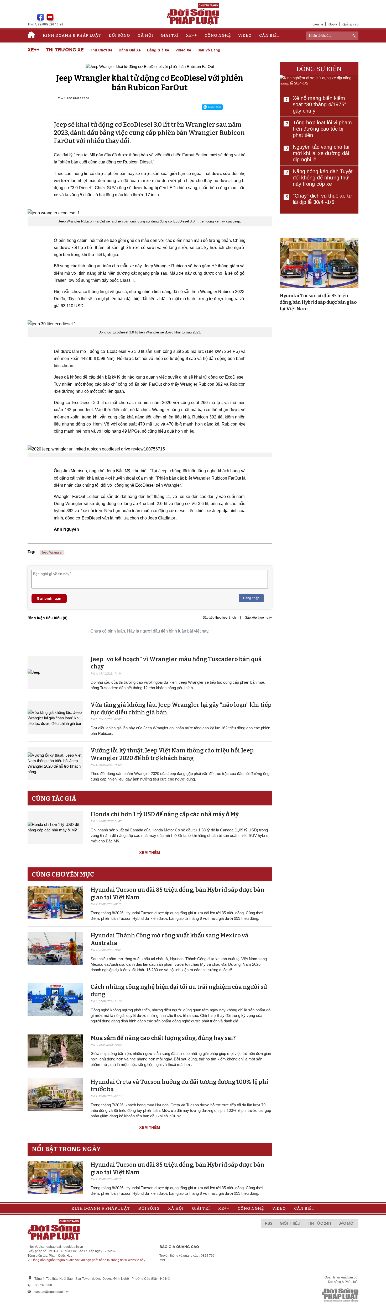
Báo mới (346, 1223)
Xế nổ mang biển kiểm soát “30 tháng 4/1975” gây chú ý (319, 104)
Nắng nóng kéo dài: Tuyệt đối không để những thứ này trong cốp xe (323, 177)
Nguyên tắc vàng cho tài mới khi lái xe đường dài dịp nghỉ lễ (321, 153)
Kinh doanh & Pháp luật (72, 35)
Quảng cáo (350, 24)
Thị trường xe (65, 49)
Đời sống (119, 35)
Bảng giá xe (158, 50)
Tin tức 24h (319, 1223)
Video (245, 35)
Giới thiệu (290, 1223)
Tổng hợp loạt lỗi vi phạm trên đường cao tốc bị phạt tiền (322, 129)
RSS (268, 1223)
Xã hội (145, 35)
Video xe (183, 50)
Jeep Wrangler (51, 552)
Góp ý (332, 24)
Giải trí (170, 35)
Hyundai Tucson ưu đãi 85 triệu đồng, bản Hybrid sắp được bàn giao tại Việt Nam (318, 302)
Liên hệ (317, 24)
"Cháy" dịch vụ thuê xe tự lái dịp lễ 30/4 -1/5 (322, 199)
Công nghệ (218, 35)
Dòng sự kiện (319, 69)
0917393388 (43, 1285)
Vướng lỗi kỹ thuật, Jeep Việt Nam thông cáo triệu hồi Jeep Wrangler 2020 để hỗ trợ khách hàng (172, 754)
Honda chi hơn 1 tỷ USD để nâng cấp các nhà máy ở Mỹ (165, 814)
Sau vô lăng (208, 50)
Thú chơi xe (101, 50)
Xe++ (191, 35)
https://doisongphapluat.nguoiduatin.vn (55, 1247)
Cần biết (269, 35)
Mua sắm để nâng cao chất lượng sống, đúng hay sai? (163, 1038)
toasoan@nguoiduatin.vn (52, 1292)
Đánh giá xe (130, 50)
